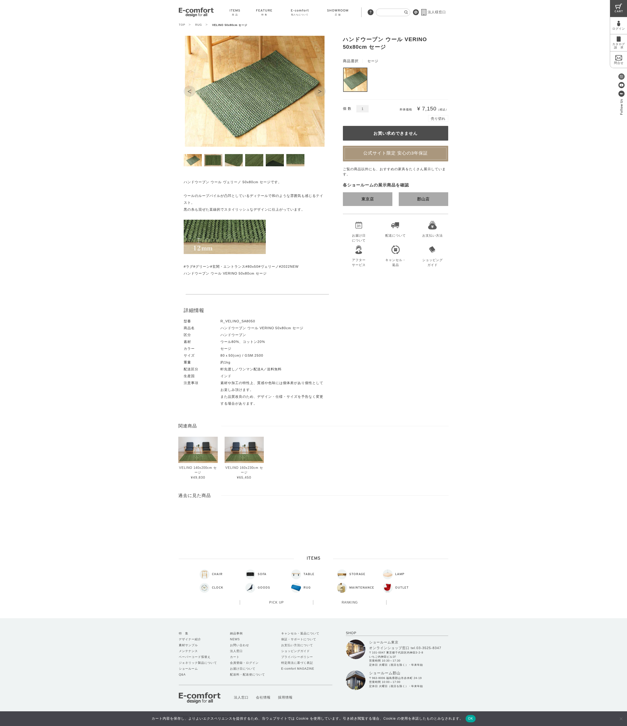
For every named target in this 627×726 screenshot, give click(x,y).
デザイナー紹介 (190, 639)
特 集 (183, 633)
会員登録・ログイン (244, 663)
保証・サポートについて (298, 639)
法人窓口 (236, 651)
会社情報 (263, 697)
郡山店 (423, 199)
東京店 (368, 199)
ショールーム (188, 668)
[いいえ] (620, 718)
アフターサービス (359, 261)
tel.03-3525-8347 (426, 648)
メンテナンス (188, 651)
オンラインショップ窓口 (389, 648)
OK (470, 718)
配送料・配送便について (247, 674)
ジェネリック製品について (198, 663)
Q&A (182, 674)
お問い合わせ (239, 645)
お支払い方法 (432, 235)
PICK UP (276, 602)
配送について (395, 235)
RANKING (350, 602)
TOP (185, 24)
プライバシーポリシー (297, 657)
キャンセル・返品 (395, 261)
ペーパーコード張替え (195, 657)
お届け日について (359, 237)
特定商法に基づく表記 (297, 663)
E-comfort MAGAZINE (297, 668)
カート (235, 657)
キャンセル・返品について (300, 633)
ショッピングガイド (432, 261)
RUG (201, 24)
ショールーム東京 (383, 642)
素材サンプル (188, 645)
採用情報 (285, 697)
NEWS (235, 639)
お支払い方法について (297, 645)
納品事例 (236, 633)
